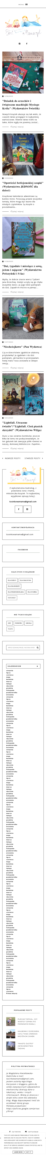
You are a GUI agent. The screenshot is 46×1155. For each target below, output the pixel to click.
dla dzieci (12, 580)
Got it (28, 1152)
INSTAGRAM (33, 1132)
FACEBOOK (16, 1132)
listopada (10, 690)
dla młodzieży (14, 586)
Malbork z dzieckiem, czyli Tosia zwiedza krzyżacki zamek (28, 1033)
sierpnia (9, 670)
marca (9, 681)
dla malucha (25, 580)
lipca (8, 673)
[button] (23, 3)
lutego (9, 684)
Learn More (18, 1152)
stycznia (9, 686)
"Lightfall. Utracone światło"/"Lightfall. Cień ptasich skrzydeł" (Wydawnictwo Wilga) (22, 426)
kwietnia (9, 679)
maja (8, 677)
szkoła (29, 623)
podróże (18, 623)
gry (9, 623)
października (11, 692)
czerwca (9, 675)
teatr (10, 629)
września (10, 695)
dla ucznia (32, 592)
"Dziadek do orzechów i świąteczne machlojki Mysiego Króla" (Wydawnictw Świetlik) (21, 104)
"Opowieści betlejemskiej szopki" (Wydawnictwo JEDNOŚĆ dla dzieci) (23, 186)
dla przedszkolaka (16, 592)
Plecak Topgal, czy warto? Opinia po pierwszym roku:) (27, 1021)
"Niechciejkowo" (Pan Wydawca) (22, 347)
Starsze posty (33, 458)
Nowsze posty (12, 458)
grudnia (9, 688)
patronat (12, 598)
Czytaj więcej (17, 126)
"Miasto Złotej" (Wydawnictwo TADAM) (25, 1046)
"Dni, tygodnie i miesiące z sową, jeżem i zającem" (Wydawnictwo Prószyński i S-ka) (22, 269)
